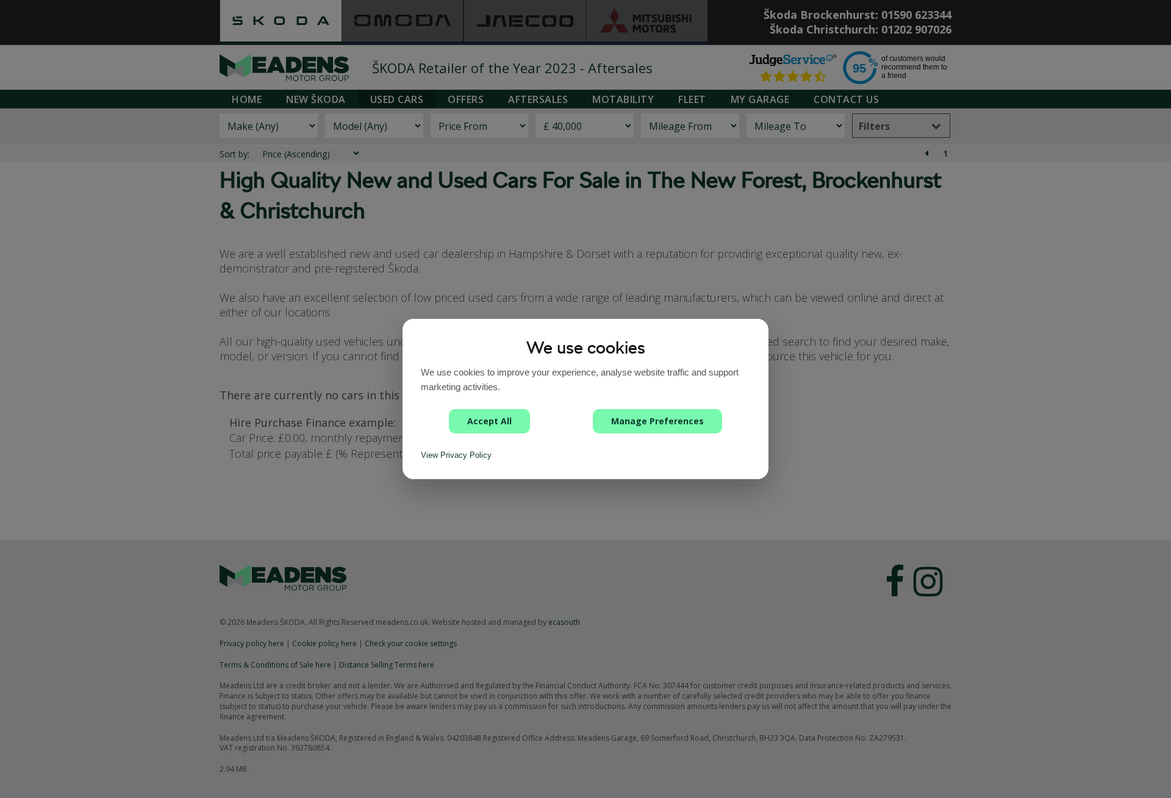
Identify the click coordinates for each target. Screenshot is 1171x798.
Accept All (489, 421)
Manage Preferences (657, 421)
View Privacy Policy (456, 455)
